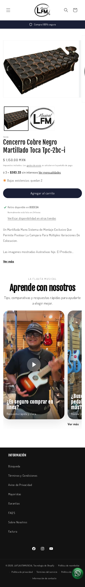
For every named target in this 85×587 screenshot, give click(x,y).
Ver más (8, 261)
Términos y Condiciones (22, 475)
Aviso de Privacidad (20, 485)
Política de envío (69, 571)
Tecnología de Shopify (43, 565)
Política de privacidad (22, 571)
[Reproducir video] (34, 365)
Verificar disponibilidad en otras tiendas (32, 218)
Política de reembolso (68, 565)
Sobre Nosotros (17, 522)
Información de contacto (44, 578)
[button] (8, 10)
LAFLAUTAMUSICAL (23, 565)
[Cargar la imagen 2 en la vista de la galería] (42, 119)
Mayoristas (14, 494)
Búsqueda (14, 466)
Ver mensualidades (50, 172)
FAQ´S (11, 513)
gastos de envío (34, 165)
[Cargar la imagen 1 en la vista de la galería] (16, 119)
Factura (12, 531)
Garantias (14, 503)
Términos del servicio (47, 571)
